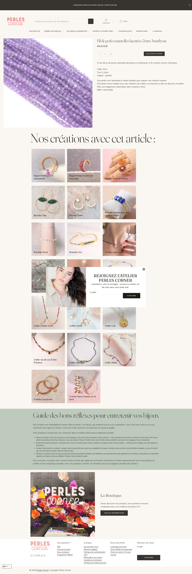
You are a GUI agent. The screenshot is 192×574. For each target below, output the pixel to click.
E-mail (93, 292)
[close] (144, 269)
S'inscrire (131, 296)
